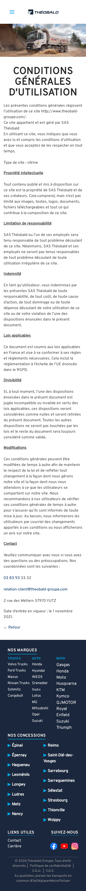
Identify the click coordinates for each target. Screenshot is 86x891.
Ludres (18, 794)
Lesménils (21, 774)
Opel (35, 714)
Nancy (17, 813)
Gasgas (63, 665)
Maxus (13, 677)
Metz (16, 804)
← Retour (12, 627)
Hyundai (38, 671)
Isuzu (36, 689)
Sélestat (55, 790)
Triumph (64, 727)
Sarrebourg (58, 770)
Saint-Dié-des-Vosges (58, 758)
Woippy (54, 819)
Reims (53, 745)
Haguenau (21, 764)
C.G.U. (36, 871)
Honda (37, 664)
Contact (14, 840)
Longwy (19, 784)
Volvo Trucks (18, 664)
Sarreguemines (61, 780)
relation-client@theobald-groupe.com (36, 589)
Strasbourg (57, 800)
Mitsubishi (40, 708)
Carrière (15, 846)
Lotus (36, 696)
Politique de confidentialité (50, 866)
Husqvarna (66, 683)
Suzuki (37, 721)
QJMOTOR (66, 702)
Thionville (56, 810)
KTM (60, 690)
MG (34, 702)
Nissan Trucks (19, 683)
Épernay (19, 755)
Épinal (17, 745)
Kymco (62, 696)
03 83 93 (12, 578)
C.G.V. (50, 871)
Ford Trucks (17, 670)
